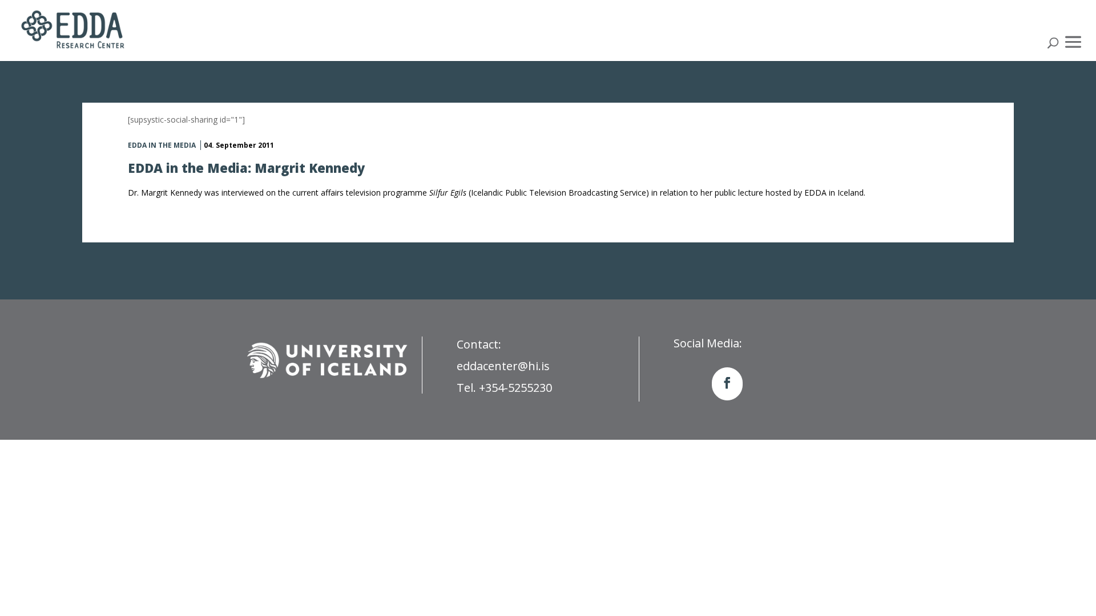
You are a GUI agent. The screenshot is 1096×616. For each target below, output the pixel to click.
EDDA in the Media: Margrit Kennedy (246, 167)
